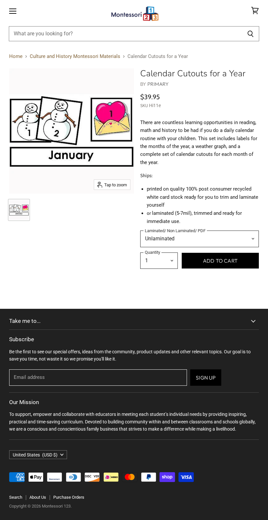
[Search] (250, 33)
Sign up (206, 377)
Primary (158, 84)
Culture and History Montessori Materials (75, 56)
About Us (37, 497)
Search (15, 497)
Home (16, 56)
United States (35, 454)
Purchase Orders (68, 497)
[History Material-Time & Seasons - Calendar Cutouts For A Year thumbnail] (18, 209)
